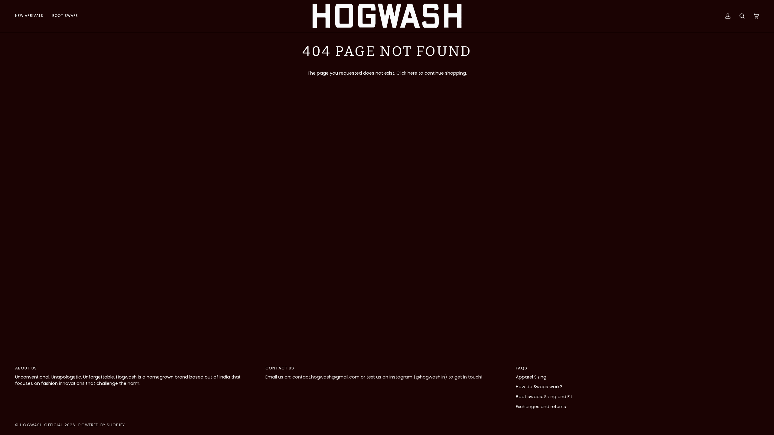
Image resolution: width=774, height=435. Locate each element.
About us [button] (26, 368)
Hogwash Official (41, 424)
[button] (65, 16)
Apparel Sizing (531, 377)
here (412, 73)
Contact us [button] (279, 368)
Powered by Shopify (101, 424)
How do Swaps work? (539, 387)
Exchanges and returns (541, 407)
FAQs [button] (522, 368)
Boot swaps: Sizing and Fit (544, 397)
